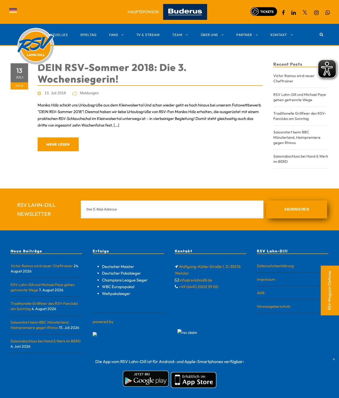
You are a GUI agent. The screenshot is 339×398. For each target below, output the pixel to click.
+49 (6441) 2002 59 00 (198, 286)
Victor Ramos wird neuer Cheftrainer (42, 265)
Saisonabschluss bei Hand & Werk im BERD (46, 341)
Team (177, 35)
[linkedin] (293, 12)
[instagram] (316, 12)
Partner (244, 35)
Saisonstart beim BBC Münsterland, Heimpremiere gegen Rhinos (296, 137)
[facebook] (283, 12)
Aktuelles (58, 35)
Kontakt (278, 35)
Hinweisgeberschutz (273, 306)
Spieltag (88, 35)
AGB (261, 292)
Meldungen (89, 93)
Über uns (209, 35)
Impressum (266, 279)
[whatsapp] (327, 12)
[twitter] (304, 12)
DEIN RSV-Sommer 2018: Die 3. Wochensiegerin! (112, 73)
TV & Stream (148, 35)
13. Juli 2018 (55, 93)
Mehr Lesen (58, 144)
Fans (113, 35)
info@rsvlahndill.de (196, 280)
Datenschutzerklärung (275, 265)
